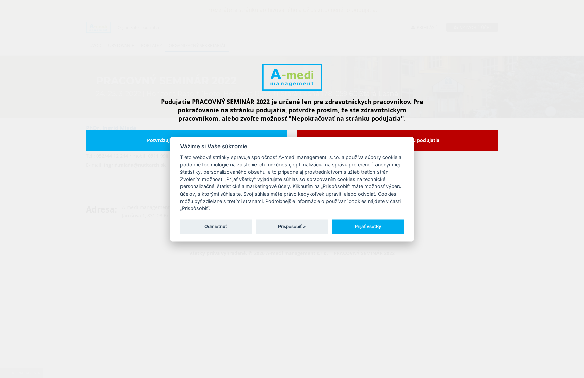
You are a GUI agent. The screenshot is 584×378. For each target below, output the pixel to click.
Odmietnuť (215, 226)
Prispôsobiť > (292, 226)
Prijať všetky (368, 226)
